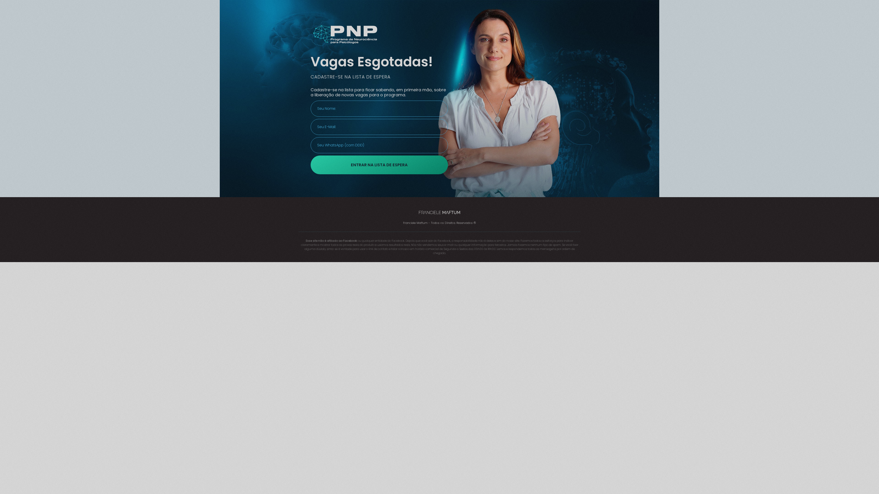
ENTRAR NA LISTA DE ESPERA (379, 165)
